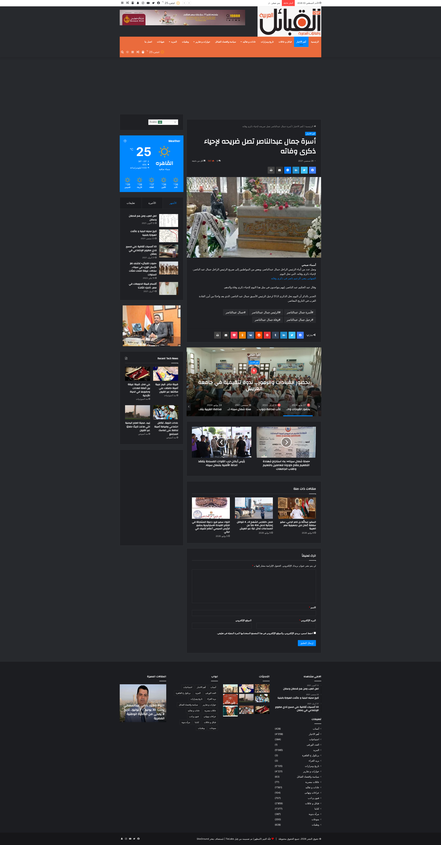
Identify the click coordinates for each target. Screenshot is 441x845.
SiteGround (203, 838)
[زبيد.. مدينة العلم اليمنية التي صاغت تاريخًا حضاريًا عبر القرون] (137, 412)
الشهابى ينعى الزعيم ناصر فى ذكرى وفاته (293, 278)
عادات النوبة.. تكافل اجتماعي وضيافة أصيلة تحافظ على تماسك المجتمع (166, 428)
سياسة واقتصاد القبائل (225, 42)
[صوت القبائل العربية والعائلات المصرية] (289, 22)
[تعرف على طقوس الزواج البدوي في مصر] (246, 710)
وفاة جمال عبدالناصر (267, 319)
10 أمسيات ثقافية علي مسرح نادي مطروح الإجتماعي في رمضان (141, 250)
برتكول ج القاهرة (310, 755)
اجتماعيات (314, 739)
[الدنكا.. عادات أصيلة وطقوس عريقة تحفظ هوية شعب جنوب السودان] (230, 688)
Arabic (153, 121)
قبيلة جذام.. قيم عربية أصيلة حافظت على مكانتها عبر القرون (166, 388)
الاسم (312, 607)
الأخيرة (152, 203)
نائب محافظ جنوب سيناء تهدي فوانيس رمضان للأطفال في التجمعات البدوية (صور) (254, 385)
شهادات (160, 42)
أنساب (316, 728)
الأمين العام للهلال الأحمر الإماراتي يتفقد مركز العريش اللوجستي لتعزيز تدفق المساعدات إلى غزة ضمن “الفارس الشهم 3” (145, 709)
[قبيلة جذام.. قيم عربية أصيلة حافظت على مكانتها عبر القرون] (165, 374)
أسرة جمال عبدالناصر (299, 312)
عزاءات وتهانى (312, 792)
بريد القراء (314, 760)
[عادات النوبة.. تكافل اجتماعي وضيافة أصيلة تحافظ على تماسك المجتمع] (165, 412)
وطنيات (185, 42)
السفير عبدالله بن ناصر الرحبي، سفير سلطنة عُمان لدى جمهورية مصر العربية (298, 525)
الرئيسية (315, 42)
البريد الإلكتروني (307, 620)
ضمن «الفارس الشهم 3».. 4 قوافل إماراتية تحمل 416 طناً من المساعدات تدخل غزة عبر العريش (255, 525)
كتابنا (317, 808)
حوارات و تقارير (203, 42)
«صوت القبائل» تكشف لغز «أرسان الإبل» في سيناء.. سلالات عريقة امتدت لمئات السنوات (143, 269)
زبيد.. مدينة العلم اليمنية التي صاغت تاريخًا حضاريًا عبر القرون (137, 427)
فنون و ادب (313, 798)
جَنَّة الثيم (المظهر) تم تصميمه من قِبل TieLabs (248, 838)
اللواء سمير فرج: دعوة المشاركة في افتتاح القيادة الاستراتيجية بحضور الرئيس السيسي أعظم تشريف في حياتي (211, 527)
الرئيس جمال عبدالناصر (265, 312)
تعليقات (131, 203)
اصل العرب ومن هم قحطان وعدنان (143, 218)
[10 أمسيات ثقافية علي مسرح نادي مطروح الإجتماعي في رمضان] (168, 251)
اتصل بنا (148, 42)
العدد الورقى (313, 744)
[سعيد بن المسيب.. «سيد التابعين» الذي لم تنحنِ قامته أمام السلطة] (230, 711)
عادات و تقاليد (249, 42)
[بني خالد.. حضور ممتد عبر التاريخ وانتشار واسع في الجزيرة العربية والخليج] (230, 699)
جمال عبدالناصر (235, 312)
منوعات (315, 819)
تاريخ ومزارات (267, 42)
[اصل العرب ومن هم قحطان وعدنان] (168, 220)
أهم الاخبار (301, 42)
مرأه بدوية (314, 814)
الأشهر (173, 203)
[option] (254, 381)
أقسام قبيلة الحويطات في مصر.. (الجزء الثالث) (143, 286)
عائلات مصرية (312, 782)
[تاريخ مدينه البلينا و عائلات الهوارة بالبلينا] (168, 235)
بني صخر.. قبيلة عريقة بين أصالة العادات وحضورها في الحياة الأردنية (139, 390)
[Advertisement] (220, 85)
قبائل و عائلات (285, 42)
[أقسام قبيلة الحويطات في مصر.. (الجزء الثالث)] (168, 288)
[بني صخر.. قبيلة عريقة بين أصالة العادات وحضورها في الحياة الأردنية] (137, 374)
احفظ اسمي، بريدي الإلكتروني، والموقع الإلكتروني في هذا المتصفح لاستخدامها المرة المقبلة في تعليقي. (265, 633)
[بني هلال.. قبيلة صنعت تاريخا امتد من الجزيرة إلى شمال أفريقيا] (262, 688)
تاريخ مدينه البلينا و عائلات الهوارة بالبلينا (143, 233)
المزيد (174, 42)
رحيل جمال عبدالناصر (299, 319)
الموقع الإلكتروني (243, 620)
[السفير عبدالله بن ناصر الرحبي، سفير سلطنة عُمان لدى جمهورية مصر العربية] (297, 508)
